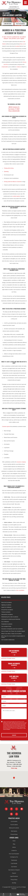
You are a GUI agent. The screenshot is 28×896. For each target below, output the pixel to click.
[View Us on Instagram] (16, 814)
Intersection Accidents (7, 614)
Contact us (18, 66)
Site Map (14, 882)
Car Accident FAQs (6, 626)
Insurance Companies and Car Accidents (12, 628)
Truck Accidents (14, 824)
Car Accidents (14, 821)
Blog (14, 844)
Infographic (14, 651)
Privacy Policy (19, 728)
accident (17, 46)
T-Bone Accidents (5, 612)
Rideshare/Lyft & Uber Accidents (9, 617)
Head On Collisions (6, 607)
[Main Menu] (25, 2)
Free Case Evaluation (14, 853)
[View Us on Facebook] (11, 808)
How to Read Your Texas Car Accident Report (13, 631)
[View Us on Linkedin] (6, 808)
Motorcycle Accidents (14, 827)
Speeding (6, 171)
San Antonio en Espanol (14, 869)
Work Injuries (14, 831)
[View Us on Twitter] (16, 808)
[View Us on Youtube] (21, 808)
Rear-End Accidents (6, 602)
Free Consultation (20, 23)
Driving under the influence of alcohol (12, 181)
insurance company (21, 461)
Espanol (14, 873)
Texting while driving (8, 168)
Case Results (14, 863)
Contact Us (14, 850)
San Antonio (14, 866)
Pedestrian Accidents (6, 624)
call (11, 895)
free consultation (20, 590)
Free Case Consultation (22, 894)
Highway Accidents (6, 605)
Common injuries (6, 426)
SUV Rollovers (5, 621)
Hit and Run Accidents (7, 609)
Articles (14, 847)
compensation (5, 66)
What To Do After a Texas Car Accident (11, 633)
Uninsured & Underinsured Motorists (10, 619)
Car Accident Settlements (7, 639)
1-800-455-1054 (7, 23)
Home (14, 840)
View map (14, 768)
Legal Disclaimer (14, 876)
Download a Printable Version (8, 658)
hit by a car (22, 43)
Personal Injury (14, 834)
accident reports (16, 196)
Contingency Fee (14, 857)
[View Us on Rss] (11, 814)
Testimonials (14, 860)
